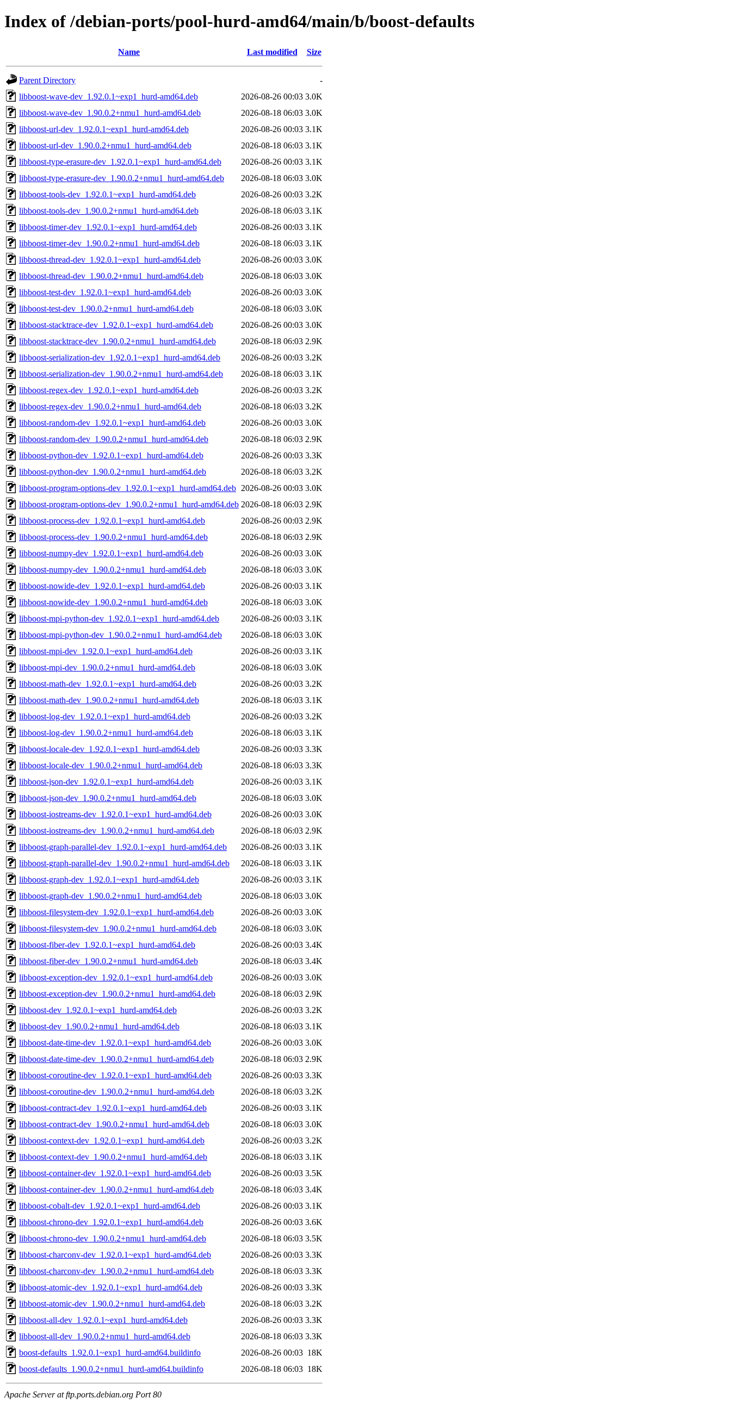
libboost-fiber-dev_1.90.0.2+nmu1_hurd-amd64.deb (108, 961)
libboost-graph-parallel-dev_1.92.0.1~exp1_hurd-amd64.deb (123, 847)
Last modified (272, 52)
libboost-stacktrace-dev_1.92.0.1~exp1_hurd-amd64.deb (116, 325)
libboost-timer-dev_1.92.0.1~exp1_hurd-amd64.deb (108, 227)
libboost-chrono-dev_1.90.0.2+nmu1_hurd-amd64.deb (112, 1238)
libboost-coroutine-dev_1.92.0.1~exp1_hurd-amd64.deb (115, 1075)
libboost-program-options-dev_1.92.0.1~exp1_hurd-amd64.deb (127, 488)
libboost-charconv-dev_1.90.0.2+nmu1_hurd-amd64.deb (116, 1271)
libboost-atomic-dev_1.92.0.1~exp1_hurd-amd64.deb (110, 1287)
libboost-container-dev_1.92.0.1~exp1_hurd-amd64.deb (115, 1173)
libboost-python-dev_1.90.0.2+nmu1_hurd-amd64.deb (112, 471)
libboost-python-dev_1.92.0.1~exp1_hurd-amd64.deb (111, 455)
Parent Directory (47, 80)
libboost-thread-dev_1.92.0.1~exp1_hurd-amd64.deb (110, 259)
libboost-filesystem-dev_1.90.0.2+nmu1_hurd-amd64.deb (117, 928)
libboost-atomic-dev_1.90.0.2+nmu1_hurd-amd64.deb (112, 1303)
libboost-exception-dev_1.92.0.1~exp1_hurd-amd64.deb (116, 977)
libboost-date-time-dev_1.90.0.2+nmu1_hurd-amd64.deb (116, 1059)
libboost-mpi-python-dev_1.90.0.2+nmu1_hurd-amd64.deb (120, 634)
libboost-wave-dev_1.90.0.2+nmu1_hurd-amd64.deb (110, 112)
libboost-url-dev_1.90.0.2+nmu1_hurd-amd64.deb (105, 145)
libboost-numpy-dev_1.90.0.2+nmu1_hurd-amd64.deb (112, 569)
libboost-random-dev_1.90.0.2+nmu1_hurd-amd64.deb (113, 439)
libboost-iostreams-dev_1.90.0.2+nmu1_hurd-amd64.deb (116, 830)
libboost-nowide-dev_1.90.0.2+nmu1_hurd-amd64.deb (113, 602)
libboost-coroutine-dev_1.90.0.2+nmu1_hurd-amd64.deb (116, 1091)
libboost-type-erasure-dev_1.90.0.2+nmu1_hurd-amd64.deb (121, 178)
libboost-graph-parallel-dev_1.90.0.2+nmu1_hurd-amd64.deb (124, 863)
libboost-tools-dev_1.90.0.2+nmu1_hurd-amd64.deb (109, 210)
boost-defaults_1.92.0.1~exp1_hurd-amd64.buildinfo (110, 1352)
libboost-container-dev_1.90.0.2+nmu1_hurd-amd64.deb (116, 1189)
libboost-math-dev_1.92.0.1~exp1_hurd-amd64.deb (107, 683)
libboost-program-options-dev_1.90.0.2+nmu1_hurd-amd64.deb (129, 504)
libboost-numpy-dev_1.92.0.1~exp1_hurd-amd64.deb (111, 553)
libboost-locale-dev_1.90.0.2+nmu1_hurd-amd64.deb (110, 765)
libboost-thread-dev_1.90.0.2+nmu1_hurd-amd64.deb (111, 276)
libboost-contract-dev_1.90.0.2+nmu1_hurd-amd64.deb (114, 1124)
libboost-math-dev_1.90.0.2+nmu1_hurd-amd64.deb (109, 700)
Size (314, 52)
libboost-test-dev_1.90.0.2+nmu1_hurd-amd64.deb (106, 308)
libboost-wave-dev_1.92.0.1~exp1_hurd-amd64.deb (108, 96)
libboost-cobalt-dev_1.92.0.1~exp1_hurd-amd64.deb (109, 1205)
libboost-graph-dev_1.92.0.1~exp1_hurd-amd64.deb (109, 879)
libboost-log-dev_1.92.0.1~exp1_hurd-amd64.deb (104, 716)
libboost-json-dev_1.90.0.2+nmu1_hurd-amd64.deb (107, 798)
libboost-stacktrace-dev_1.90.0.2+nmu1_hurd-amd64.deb (117, 341)
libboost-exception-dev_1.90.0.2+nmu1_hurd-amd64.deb (117, 993)
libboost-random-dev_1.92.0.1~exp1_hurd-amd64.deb (112, 422)
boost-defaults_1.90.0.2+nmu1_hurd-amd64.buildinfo (111, 1369)
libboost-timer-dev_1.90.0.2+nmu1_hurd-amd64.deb (109, 243)
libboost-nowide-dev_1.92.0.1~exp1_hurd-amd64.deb (112, 586)
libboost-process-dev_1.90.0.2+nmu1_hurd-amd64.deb (113, 537)
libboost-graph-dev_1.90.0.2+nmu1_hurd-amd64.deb (110, 895)
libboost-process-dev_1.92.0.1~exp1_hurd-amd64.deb (112, 520)
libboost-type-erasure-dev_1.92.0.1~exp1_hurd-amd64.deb (120, 161)
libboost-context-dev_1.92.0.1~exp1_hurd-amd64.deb (112, 1140)
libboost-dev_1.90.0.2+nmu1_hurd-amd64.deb (99, 1026)
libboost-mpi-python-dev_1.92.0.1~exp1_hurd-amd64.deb (119, 618)
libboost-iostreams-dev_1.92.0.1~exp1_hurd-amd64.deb (115, 814)
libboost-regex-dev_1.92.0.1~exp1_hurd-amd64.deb (109, 390)
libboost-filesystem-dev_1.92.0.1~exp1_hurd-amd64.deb (116, 912)
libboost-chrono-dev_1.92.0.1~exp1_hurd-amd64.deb (111, 1222)
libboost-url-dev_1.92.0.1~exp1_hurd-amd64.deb (104, 129)
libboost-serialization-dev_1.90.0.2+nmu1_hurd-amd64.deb (121, 373)
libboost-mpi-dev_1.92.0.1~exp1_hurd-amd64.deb (106, 651)
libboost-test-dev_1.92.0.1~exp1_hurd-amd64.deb (105, 292)
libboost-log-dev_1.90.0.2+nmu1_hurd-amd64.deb (106, 732)
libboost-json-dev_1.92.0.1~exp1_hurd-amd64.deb (106, 781)
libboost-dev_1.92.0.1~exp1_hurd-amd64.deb (98, 1010)
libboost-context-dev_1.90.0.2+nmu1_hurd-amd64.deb (113, 1156)
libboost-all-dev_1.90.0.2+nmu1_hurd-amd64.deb (104, 1336)
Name (129, 52)
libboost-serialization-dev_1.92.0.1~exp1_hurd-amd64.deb (119, 357)
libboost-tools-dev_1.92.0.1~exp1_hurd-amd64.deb (107, 194)
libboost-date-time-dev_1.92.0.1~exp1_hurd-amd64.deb (115, 1042)
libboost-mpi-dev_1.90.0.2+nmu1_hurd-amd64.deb (107, 667)
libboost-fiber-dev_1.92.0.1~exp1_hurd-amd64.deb (107, 944)
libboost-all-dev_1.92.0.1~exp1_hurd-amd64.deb (103, 1320)
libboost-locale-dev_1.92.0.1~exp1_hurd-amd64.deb (109, 749)
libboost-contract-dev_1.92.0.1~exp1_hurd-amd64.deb (113, 1108)
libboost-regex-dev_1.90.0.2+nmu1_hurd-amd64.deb (110, 406)
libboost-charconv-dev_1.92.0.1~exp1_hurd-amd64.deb (115, 1254)
